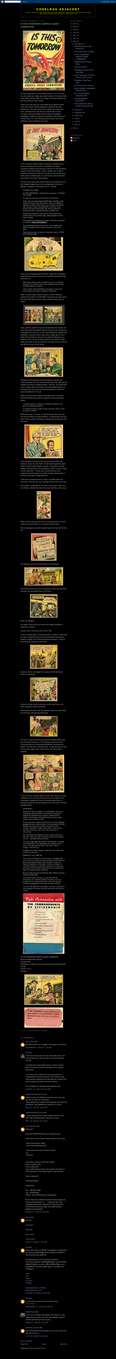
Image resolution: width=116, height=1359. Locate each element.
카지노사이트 (30, 1304)
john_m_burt (30, 1041)
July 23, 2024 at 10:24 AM (37, 1336)
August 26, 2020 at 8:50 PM (38, 1293)
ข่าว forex (29, 1281)
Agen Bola (29, 1229)
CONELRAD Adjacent (58, 9)
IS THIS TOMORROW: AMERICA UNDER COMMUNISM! (81, 57)
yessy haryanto (31, 1126)
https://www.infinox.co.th (34, 1290)
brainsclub (29, 1315)
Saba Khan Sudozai (32, 1327)
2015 (74, 27)
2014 (74, 30)
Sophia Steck (30, 1312)
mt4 (27, 1276)
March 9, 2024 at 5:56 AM (37, 1322)
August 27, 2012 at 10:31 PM (38, 1089)
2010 (74, 41)
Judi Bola (29, 1220)
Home (44, 1344)
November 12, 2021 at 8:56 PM (39, 1307)
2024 (74, 24)
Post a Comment (26, 1341)
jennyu (28, 1217)
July (76, 118)
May (76, 124)
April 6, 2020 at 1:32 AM (36, 1242)
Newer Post (24, 1344)
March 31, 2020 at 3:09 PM (37, 1212)
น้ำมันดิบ (28, 1283)
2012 (74, 35)
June (76, 121)
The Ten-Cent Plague (58, 93)
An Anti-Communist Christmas (84, 85)
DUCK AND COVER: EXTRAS (84, 52)
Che (27, 1298)
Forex (27, 1274)
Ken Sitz (74, 141)
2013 (74, 32)
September (78, 112)
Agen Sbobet (30, 1234)
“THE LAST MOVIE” (80, 67)
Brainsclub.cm (34, 1333)
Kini (27, 1052)
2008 (74, 128)
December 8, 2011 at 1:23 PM (38, 1047)
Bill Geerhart (75, 138)
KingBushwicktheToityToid (34, 1094)
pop (27, 1247)
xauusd (28, 1278)
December (78, 44)
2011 (74, 38)
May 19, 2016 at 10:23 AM (36, 1107)
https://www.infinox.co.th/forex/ (36, 1288)
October (77, 110)
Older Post (63, 1344)
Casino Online (30, 1239)
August (77, 115)
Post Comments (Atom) (37, 1348)
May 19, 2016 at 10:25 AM (36, 1121)
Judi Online (29, 1225)
